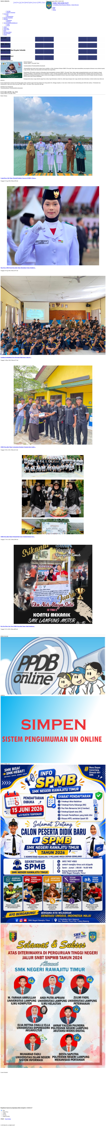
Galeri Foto (6, 28)
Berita (4, 30)
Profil (53, 8)
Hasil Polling (8, 1119)
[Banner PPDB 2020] (53, 922)
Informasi (5, 19)
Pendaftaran (9, 20)
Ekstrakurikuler (9, 16)
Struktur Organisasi (10, 12)
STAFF (8, 25)
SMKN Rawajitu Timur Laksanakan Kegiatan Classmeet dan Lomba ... (18, 447)
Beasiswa (8, 21)
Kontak (5, 34)
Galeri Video (6, 29)
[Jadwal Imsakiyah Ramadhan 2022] (53, 1067)
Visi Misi (8, 11)
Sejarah (54, 10)
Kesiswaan (5, 13)
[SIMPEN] (53, 762)
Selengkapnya (4, 40)
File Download (6, 33)
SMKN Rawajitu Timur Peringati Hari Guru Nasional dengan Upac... (18, 536)
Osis (7, 15)
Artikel (5, 26)
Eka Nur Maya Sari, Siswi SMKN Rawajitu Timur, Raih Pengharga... (18, 626)
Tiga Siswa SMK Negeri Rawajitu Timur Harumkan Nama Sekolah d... (18, 267)
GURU (8, 24)
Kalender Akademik (8, 17)
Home (53, 7)
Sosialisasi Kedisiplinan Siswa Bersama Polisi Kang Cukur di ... (16, 357)
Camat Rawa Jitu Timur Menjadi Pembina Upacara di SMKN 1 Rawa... (29, 2)
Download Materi (7, 32)
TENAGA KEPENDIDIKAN (10, 23)
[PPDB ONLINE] (53, 694)
